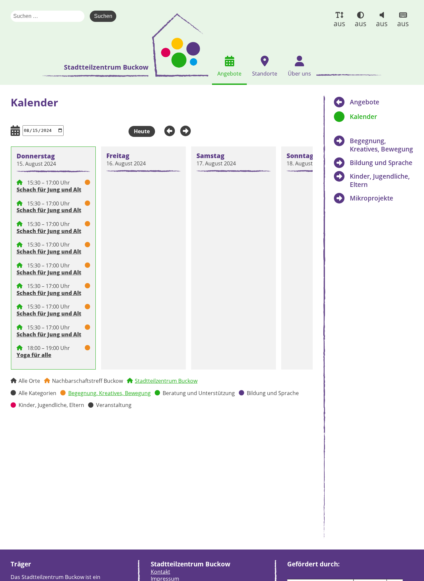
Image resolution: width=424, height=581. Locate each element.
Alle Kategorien (37, 393)
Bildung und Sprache (273, 393)
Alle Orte (29, 380)
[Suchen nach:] (50, 16)
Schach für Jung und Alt (49, 189)
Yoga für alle (34, 355)
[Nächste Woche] (187, 130)
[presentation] (180, 45)
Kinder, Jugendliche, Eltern (51, 405)
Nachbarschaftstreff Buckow (87, 380)
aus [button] (339, 23)
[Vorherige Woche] (167, 130)
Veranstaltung (114, 405)
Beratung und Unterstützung (199, 393)
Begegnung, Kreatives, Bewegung (109, 393)
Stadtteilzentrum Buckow (166, 380)
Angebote (364, 101)
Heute (142, 131)
